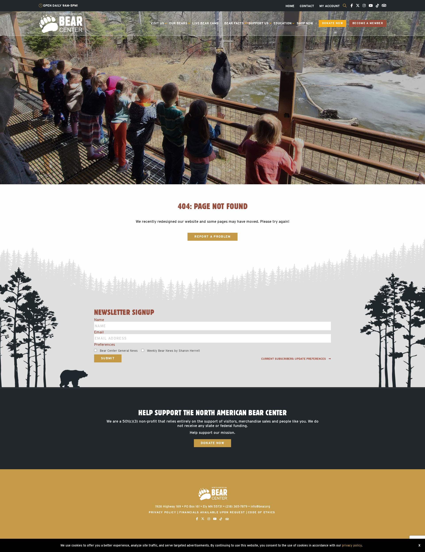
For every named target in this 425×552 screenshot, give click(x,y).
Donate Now (332, 23)
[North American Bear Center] (60, 23)
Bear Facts (234, 23)
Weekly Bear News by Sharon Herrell (173, 350)
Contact (307, 6)
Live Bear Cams (205, 23)
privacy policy (352, 545)
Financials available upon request (212, 512)
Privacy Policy (162, 512)
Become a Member (367, 23)
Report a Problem (212, 236)
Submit (108, 358)
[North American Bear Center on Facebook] (350, 6)
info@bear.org (260, 506)
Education (283, 23)
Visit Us (157, 23)
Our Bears (178, 23)
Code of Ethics (261, 512)
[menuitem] (290, 6)
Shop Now (305, 23)
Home (290, 6)
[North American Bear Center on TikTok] (376, 6)
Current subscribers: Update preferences (293, 358)
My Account (329, 6)
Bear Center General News (119, 350)
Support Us (259, 23)
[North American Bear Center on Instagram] (363, 6)
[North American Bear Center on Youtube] (370, 6)
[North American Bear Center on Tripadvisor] (383, 5)
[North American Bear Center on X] (356, 6)
